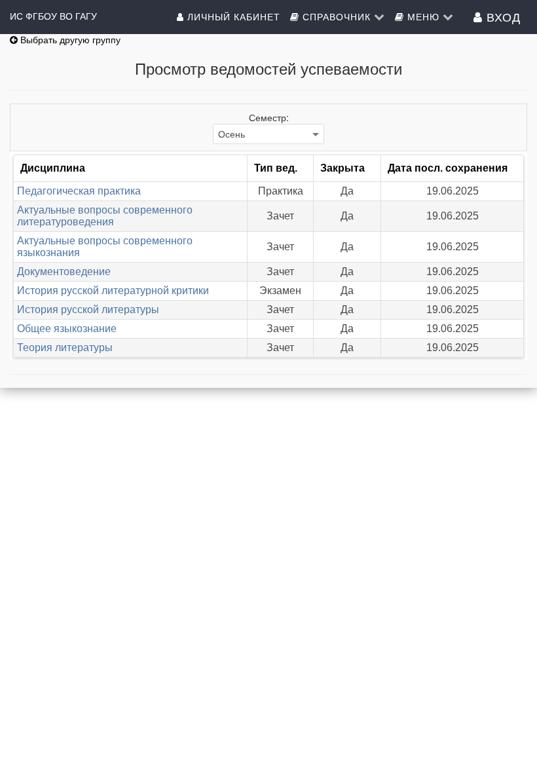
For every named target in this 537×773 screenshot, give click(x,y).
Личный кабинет (232, 16)
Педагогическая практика (79, 191)
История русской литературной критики (113, 290)
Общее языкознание (67, 328)
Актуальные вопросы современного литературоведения (105, 215)
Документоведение (64, 271)
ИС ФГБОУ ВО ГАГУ (53, 16)
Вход (502, 16)
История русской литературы (88, 309)
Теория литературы (65, 347)
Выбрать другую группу (69, 40)
